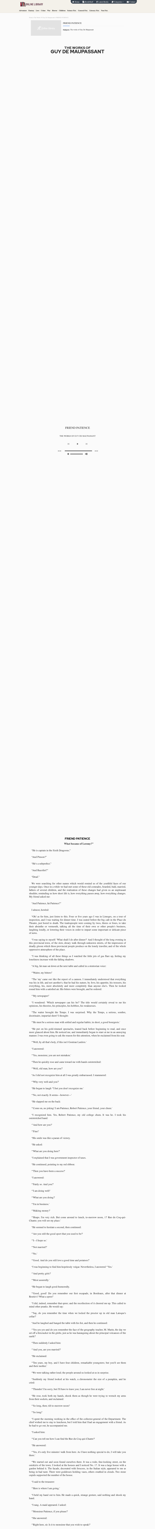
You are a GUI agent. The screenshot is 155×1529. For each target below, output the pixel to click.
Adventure (23, 10)
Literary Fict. (94, 10)
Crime (43, 10)
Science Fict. (71, 10)
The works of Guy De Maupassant (44, 17)
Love (37, 10)
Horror (54, 10)
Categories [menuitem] (117, 1)
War (48, 10)
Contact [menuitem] (132, 1)
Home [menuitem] (76, 1)
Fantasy (31, 10)
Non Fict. (104, 10)
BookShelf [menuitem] (88, 1)
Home (31, 17)
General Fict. (83, 10)
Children (62, 10)
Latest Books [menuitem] (103, 1)
